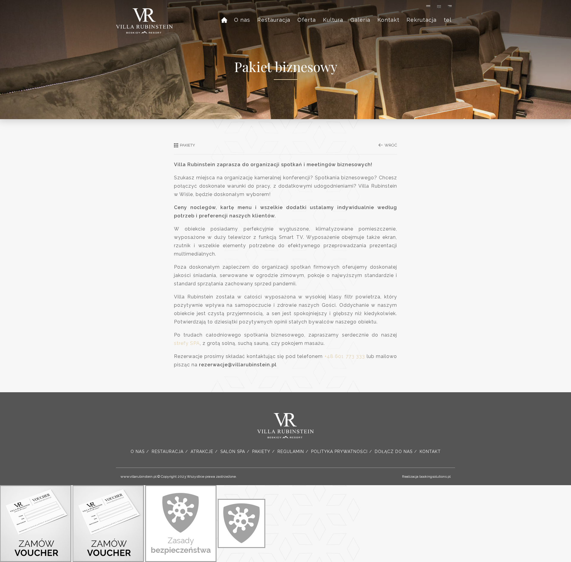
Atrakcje (202, 451)
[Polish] (428, 6)
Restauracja (273, 20)
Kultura (333, 20)
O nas (242, 20)
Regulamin (290, 451)
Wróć (391, 145)
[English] (439, 6)
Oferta (306, 20)
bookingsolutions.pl (435, 476)
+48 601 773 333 (344, 356)
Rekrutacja (422, 20)
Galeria (360, 20)
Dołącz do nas (393, 451)
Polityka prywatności (339, 451)
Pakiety (261, 451)
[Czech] (449, 6)
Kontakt (388, 20)
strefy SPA (187, 343)
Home (226, 21)
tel (447, 20)
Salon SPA (232, 451)
